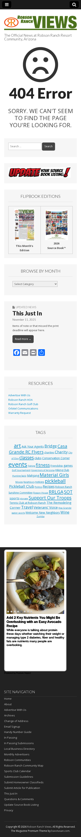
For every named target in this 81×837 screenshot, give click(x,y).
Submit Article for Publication (22, 788)
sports (15, 498)
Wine (64, 512)
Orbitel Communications (23, 408)
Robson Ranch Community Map (23, 765)
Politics (38, 487)
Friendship (56, 465)
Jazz (23, 475)
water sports (18, 512)
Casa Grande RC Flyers (38, 449)
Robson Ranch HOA (20, 400)
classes (26, 457)
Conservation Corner (56, 458)
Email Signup (12, 726)
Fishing (31, 465)
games (68, 465)
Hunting (16, 475)
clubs (38, 458)
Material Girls (54, 475)
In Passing (10, 737)
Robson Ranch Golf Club (23, 404)
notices (39, 482)
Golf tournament (21, 470)
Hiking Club (62, 470)
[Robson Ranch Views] (40, 20)
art (17, 445)
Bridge (50, 446)
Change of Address (16, 721)
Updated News (26, 307)
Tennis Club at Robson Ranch (28, 503)
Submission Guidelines (18, 777)
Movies (19, 482)
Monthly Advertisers (16, 754)
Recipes (49, 486)
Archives (9, 715)
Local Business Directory (19, 749)
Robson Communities (17, 760)
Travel (27, 507)
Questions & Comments (19, 799)
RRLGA (56, 492)
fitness (43, 465)
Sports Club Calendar (17, 771)
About (8, 704)
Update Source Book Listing (21, 805)
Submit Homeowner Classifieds (24, 782)
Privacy (8, 810)
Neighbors (28, 482)
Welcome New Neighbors (43, 513)
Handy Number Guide (18, 732)
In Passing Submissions (19, 743)
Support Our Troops (50, 498)
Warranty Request (19, 413)
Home (8, 699)
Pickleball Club (21, 486)
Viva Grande (64, 507)
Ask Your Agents (33, 446)
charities (49, 452)
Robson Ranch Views (39, 827)
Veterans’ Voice (46, 507)
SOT (68, 492)
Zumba (40, 516)
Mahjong (33, 475)
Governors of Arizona (43, 470)
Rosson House (40, 492)
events (17, 464)
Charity (61, 451)
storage (24, 498)
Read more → (23, 339)
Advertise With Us (19, 395)
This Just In (27, 313)
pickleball (55, 481)
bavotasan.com (60, 831)
